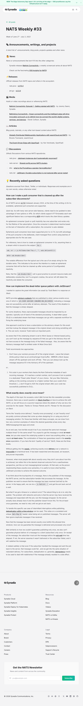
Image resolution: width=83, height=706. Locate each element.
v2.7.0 (23, 203)
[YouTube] (67, 696)
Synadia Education (53, 611)
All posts (12, 22)
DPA (47, 642)
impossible (10, 452)
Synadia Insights (10, 611)
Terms (48, 634)
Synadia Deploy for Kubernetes (16, 607)
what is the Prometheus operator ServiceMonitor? (33, 168)
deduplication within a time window (19, 511)
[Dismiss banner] (81, 2)
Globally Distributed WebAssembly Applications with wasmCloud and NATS (38, 135)
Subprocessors (51, 646)
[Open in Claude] (52, 696)
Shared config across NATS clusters (33, 163)
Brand (6, 638)
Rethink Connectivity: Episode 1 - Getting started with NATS (32, 106)
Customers (8, 642)
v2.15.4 (20, 86)
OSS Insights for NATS (37, 70)
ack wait (59, 535)
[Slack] (74, 696)
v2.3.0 (18, 91)
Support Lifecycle (52, 650)
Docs (47, 603)
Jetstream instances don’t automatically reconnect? (37, 158)
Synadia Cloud (9, 599)
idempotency (60, 552)
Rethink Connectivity (31, 66)
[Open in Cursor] (55, 696)
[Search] (76, 9)
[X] (63, 696)
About (6, 634)
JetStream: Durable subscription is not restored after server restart (42, 173)
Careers (7, 650)
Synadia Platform (10, 603)
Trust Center (50, 654)
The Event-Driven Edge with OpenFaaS (24, 143)
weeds (26, 449)
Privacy (48, 638)
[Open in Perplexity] (59, 696)
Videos (48, 607)
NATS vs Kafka (51, 615)
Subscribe (68, 678)
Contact (7, 646)
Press (6, 654)
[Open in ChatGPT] (48, 696)
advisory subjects (25, 298)
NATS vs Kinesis (52, 619)
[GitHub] (77, 696)
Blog (47, 599)
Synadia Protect (10, 615)
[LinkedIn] (70, 696)
